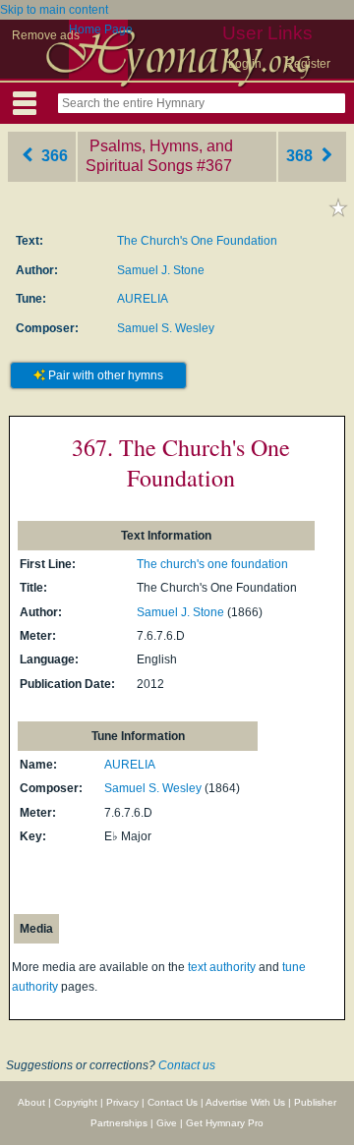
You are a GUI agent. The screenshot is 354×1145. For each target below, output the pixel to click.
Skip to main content (54, 10)
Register (307, 64)
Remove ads (46, 35)
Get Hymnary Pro (225, 1122)
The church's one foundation (212, 564)
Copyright (75, 1102)
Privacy (122, 1102)
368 (301, 155)
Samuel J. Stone (161, 270)
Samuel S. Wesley (165, 328)
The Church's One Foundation (197, 241)
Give (166, 1122)
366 (52, 155)
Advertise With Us (245, 1102)
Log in (245, 64)
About (31, 1102)
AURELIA (142, 299)
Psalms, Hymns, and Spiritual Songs (159, 156)
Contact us (186, 1065)
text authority (222, 967)
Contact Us (173, 1102)
